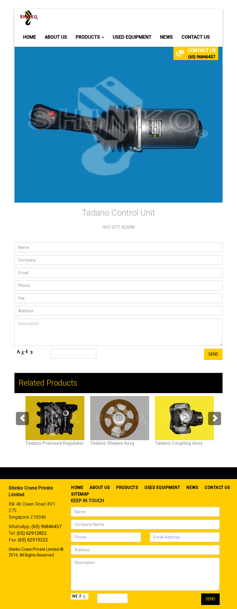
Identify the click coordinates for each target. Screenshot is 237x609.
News (166, 37)
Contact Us (196, 37)
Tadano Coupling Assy (179, 443)
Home (29, 37)
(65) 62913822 (32, 533)
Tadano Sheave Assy (112, 443)
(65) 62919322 (33, 540)
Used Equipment (132, 37)
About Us (56, 37)
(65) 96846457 (201, 57)
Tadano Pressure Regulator (54, 443)
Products (88, 37)
